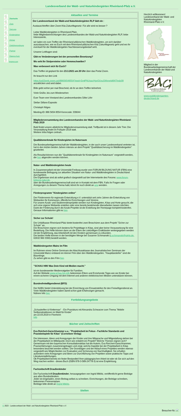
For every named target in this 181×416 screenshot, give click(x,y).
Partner (12, 51)
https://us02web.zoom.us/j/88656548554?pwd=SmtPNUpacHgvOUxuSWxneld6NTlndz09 (79, 81)
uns (96, 185)
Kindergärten (14, 35)
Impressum (13, 62)
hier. (48, 293)
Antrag (12, 40)
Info (35, 317)
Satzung (12, 29)
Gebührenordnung (16, 45)
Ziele (11, 24)
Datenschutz (14, 56)
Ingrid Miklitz (63, 384)
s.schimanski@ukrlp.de (122, 235)
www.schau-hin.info (60, 273)
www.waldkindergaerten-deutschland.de (156, 97)
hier (39, 157)
